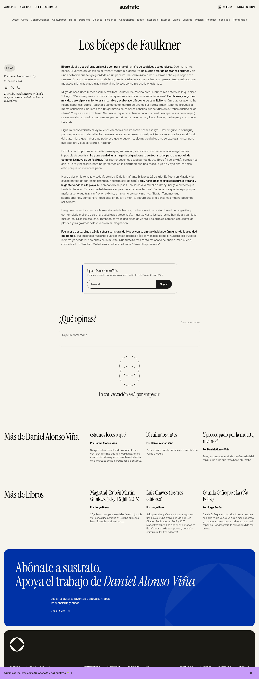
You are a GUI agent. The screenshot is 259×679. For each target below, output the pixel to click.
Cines (24, 19)
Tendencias (240, 19)
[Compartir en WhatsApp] (6, 87)
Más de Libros (24, 495)
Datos (72, 19)
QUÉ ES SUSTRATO (46, 6)
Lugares (187, 19)
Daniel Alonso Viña (20, 76)
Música (199, 19)
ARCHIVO (25, 6)
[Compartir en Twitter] (12, 87)
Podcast (211, 19)
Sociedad (224, 19)
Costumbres (59, 19)
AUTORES (10, 6)
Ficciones (110, 19)
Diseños (97, 19)
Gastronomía (126, 19)
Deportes (84, 19)
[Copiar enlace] (18, 87)
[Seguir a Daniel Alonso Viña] (34, 76)
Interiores (152, 19)
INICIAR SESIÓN (246, 6)
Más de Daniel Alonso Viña (41, 437)
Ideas (140, 19)
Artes (15, 19)
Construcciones (40, 19)
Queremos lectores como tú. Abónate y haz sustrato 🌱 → (38, 672)
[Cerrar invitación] (251, 673)
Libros (176, 19)
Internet (165, 19)
